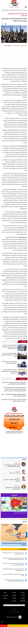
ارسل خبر (14, 600)
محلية (21, 10)
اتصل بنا (23, 598)
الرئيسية (16, 6)
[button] (24, 495)
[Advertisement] (13, 57)
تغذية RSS (23, 600)
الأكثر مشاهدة (22, 549)
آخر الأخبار (11, 6)
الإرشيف (14, 595)
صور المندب (5, 595)
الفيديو (5, 592)
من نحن (23, 595)
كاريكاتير (24, 521)
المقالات (24, 459)
